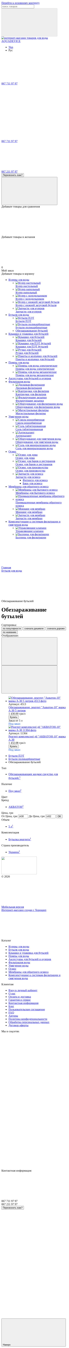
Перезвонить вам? (12, 175)
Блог (11, 1006)
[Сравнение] (29, 191)
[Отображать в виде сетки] (29, 651)
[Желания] (34, 221)
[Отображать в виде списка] (29, 679)
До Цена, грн (37, 816)
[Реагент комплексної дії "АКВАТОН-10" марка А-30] (38, 728)
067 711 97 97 (9, 83)
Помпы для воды (18, 362)
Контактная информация (23, 1003)
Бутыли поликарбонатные (24, 758)
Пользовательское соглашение (26, 1009)
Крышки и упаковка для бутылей (28, 333)
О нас (11, 993)
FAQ (11, 1012)
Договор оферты (18, 1025)
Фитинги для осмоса (35, 480)
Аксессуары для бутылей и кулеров (29, 378)
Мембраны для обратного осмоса (28, 486)
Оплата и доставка (19, 996)
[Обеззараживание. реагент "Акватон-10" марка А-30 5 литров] (38, 699)
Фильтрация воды (19, 381)
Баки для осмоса (32, 483)
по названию (9, 632)
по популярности (12, 628)
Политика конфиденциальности (27, 1018)
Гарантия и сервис (19, 999)
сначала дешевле (34, 628)
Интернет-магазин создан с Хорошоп (23, 910)
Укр (10, 47)
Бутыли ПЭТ (16, 755)
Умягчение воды (18, 416)
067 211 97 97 (9, 171)
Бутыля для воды (18, 314)
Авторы (13, 1015)
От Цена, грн (9, 816)
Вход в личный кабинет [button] (22, 990)
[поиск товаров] (29, 22)
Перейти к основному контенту (20, 2)
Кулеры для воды (18, 279)
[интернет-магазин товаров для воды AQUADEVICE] (19, 873)
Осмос (12, 451)
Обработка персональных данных (28, 1022)
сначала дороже (56, 628)
